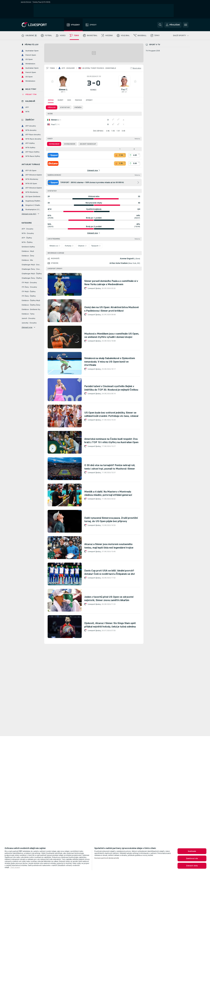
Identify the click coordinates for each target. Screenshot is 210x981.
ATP (62, 92)
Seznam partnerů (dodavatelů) (106, 858)
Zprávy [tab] (89, 100)
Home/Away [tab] (54, 144)
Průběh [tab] (77, 107)
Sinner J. (63, 89)
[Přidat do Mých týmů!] (52, 81)
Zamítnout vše (192, 858)
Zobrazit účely (192, 866)
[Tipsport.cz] (53, 155)
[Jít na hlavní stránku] (38, 25)
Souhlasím (192, 851)
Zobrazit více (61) (29, 214)
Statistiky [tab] (65, 107)
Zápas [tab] (51, 100)
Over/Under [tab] (69, 144)
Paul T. (124, 89)
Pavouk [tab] (78, 100)
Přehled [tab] (52, 107)
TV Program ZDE (153, 51)
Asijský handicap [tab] (88, 144)
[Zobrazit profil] (63, 81)
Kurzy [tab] (60, 100)
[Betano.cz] (53, 163)
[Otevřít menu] (185, 25)
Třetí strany (15, 867)
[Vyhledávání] (160, 25)
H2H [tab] (69, 100)
